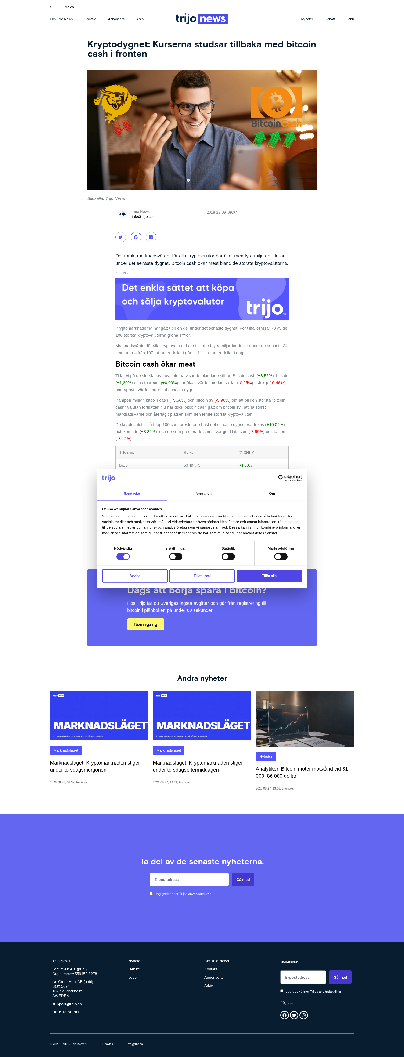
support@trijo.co (67, 1004)
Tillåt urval (202, 576)
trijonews (82, 782)
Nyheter (307, 19)
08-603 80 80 (65, 1012)
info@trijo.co (142, 217)
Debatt (330, 19)
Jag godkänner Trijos (183, 894)
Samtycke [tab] (132, 493)
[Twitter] (294, 1015)
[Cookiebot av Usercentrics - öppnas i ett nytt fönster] (281, 478)
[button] (120, 237)
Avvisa (135, 576)
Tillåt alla (269, 576)
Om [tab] (272, 493)
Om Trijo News (61, 19)
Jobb (350, 19)
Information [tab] (202, 493)
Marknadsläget (66, 750)
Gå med (243, 879)
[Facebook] (284, 1015)
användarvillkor (199, 894)
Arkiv (140, 19)
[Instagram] (303, 1015)
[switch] (175, 556)
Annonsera (116, 19)
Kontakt (90, 19)
